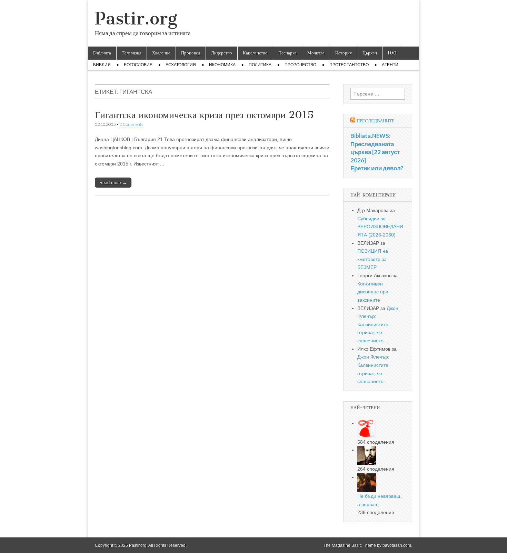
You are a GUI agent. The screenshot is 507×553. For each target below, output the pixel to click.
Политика (260, 64)
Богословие (138, 64)
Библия (102, 64)
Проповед (190, 53)
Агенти (390, 64)
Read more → (113, 182)
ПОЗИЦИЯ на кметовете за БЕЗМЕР (372, 259)
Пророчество (300, 64)
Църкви (369, 53)
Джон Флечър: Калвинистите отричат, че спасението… (377, 324)
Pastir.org (136, 18)
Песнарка (287, 53)
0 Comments (131, 124)
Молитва (316, 53)
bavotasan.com (396, 545)
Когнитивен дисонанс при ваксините (372, 292)
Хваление (161, 53)
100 (392, 53)
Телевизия (131, 53)
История (343, 53)
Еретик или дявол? (377, 168)
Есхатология (181, 64)
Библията (102, 53)
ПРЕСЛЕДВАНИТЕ (376, 121)
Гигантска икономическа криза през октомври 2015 (204, 115)
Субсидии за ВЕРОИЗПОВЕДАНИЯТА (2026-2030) (380, 227)
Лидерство (221, 53)
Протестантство (349, 64)
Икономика (222, 64)
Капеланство (255, 53)
